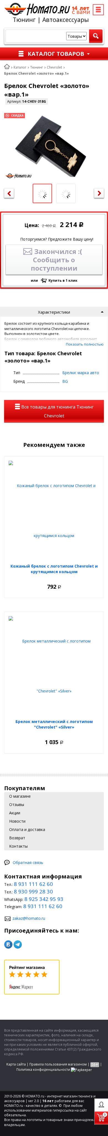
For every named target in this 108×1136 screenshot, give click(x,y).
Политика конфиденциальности (43, 1069)
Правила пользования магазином (58, 1064)
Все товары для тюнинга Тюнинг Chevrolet (57, 411)
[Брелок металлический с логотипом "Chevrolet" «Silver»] (54, 666)
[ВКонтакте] (8, 944)
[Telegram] (18, 944)
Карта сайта (16, 1064)
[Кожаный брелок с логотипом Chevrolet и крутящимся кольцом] (54, 511)
